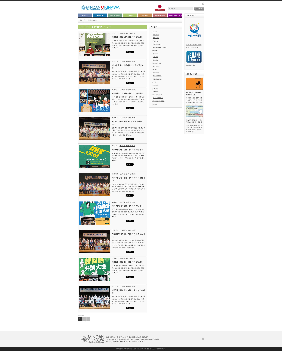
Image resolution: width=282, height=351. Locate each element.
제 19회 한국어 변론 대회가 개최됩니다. (127, 93)
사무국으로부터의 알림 (175, 15)
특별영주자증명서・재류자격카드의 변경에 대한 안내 (194, 121)
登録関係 (155, 91)
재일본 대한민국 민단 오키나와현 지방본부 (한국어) (139, 349)
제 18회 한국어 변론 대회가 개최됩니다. (127, 150)
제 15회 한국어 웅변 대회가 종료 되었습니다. (128, 291)
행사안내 (155, 53)
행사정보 (155, 60)
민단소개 (85, 15)
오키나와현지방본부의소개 (160, 47)
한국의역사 (156, 66)
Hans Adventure (190, 65)
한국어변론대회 (130, 33)
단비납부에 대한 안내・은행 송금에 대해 (193, 93)
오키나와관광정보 (158, 98)
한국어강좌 (156, 72)
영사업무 (145, 15)
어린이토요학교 (157, 79)
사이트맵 (154, 104)
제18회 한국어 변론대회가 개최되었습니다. (127, 123)
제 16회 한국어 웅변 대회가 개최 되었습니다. (128, 235)
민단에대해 (156, 34)
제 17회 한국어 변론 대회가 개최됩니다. (127, 206)
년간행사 (155, 57)
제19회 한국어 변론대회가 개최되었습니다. (127, 66)
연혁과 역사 (156, 38)
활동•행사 (100, 15)
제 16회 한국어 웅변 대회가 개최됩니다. (127, 262)
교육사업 (130, 15)
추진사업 (155, 41)
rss (203, 4)
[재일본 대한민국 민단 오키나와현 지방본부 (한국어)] (102, 10)
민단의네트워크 (157, 44)
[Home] (82, 20)
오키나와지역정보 (160, 15)
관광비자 (155, 85)
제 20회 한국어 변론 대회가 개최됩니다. (127, 37)
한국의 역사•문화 (115, 15)
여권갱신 (155, 88)
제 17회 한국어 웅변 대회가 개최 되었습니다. (128, 179)
